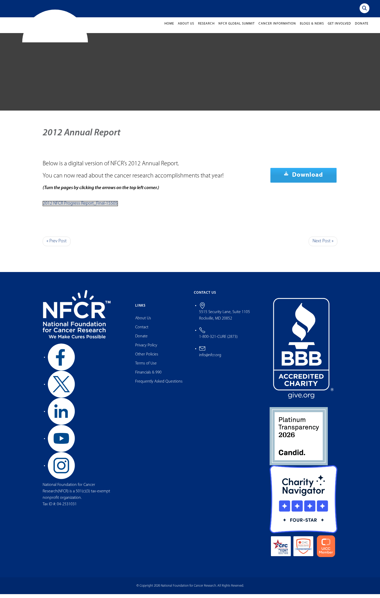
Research (206, 27)
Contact (141, 331)
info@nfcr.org (210, 359)
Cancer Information (277, 27)
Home (169, 27)
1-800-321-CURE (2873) (218, 341)
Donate (361, 27)
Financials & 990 (148, 377)
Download (307, 179)
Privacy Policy (146, 349)
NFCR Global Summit (236, 27)
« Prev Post (57, 245)
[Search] (364, 8)
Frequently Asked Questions (159, 386)
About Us (186, 27)
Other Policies (146, 358)
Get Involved (339, 27)
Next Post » (323, 245)
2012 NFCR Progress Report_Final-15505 (80, 207)
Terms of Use (146, 368)
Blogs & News (312, 27)
